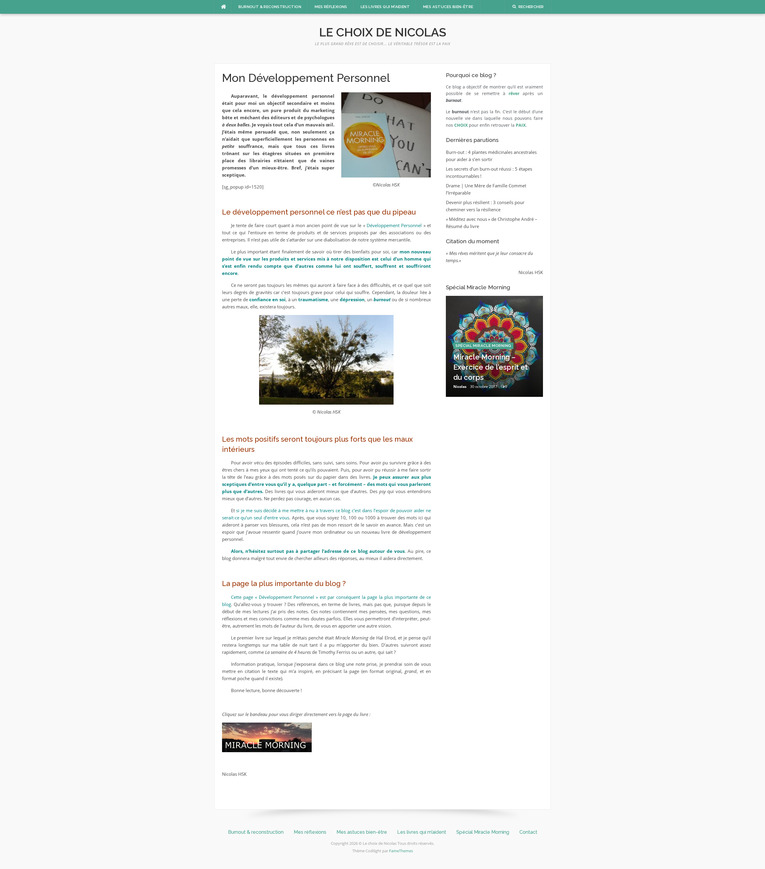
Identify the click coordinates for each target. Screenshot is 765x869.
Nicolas (459, 386)
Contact (528, 832)
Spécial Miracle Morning (483, 345)
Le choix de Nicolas (382, 32)
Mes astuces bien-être (448, 6)
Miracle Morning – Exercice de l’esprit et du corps (490, 367)
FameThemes (401, 850)
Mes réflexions (331, 6)
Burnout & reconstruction (270, 6)
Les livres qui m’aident (385, 6)
